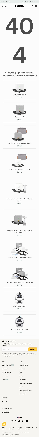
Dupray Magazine (7, 408)
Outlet (3, 380)
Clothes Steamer (6, 372)
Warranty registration (25, 390)
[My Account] (32, 5)
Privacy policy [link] (20, 428)
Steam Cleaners (6, 365)
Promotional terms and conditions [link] (31, 428)
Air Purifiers (5, 369)
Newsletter (23, 394)
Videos (21, 376)
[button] (5, 5)
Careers (4, 405)
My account (23, 380)
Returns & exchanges (26, 383)
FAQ (21, 372)
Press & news (5, 412)
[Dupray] (19, 6)
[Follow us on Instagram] (12, 421)
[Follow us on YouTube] (27, 421)
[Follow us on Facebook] (15, 421)
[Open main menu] (2, 6)
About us (4, 401)
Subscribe (32, 349)
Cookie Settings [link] (4, 428)
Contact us (23, 369)
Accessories (5, 376)
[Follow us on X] (23, 421)
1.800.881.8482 (24, 365)
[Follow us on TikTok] (19, 421)
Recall (21, 387)
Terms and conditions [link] (11, 428)
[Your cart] (36, 5)
